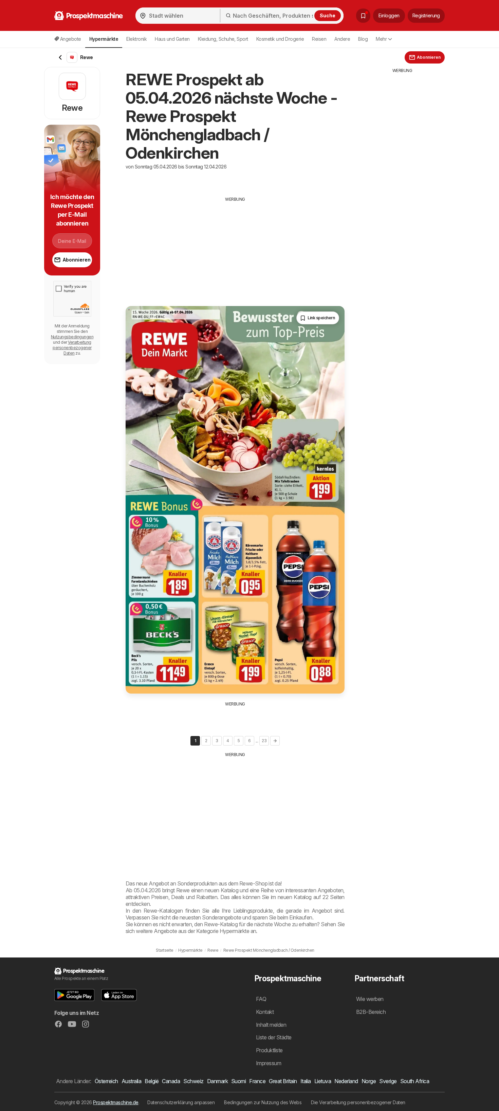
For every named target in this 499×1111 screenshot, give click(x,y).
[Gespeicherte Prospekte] (363, 15)
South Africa (414, 1081)
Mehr (381, 39)
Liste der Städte (274, 1037)
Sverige (387, 1081)
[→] (275, 741)
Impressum (268, 1063)
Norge (369, 1081)
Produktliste (269, 1050)
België (152, 1081)
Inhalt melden (271, 1024)
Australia (131, 1081)
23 (264, 740)
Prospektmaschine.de (115, 1102)
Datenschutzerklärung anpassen (181, 1102)
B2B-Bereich (371, 1011)
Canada (171, 1081)
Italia (305, 1081)
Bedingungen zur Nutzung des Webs (262, 1102)
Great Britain (283, 1081)
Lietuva (322, 1081)
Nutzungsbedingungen (72, 336)
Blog (363, 39)
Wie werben (370, 999)
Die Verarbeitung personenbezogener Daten (358, 1102)
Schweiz (193, 1081)
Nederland (346, 1081)
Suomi (238, 1081)
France (257, 1081)
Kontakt (265, 1011)
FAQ (261, 999)
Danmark (217, 1081)
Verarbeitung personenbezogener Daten (72, 348)
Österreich (106, 1081)
